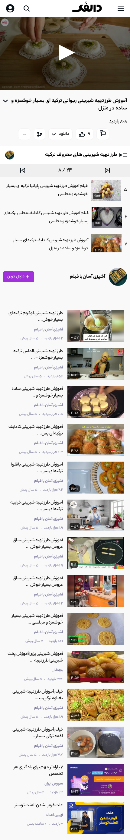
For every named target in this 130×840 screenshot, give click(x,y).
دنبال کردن (16, 276)
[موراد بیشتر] (24, 134)
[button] (65, 52)
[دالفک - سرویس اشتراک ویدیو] (92, 8)
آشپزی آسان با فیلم (87, 276)
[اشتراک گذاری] (39, 134)
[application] (65, 53)
